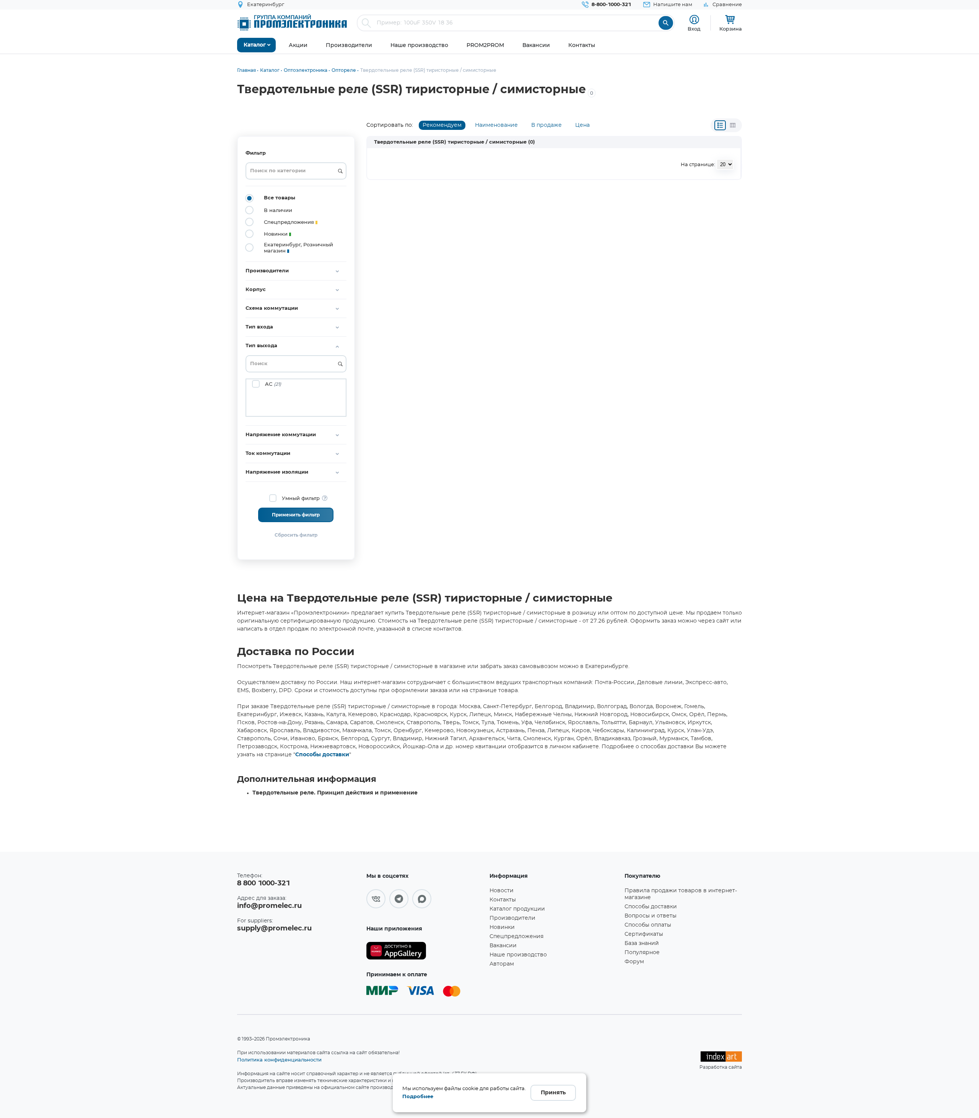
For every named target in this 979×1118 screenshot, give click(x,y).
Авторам (502, 964)
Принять (553, 1092)
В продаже (546, 125)
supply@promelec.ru (274, 928)
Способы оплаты (647, 925)
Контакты (503, 900)
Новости (502, 890)
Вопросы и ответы (650, 916)
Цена (582, 125)
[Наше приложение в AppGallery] (425, 951)
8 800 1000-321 (263, 883)
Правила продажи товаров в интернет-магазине (680, 894)
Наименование (496, 125)
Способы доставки (322, 754)
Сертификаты (643, 934)
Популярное (642, 952)
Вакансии (503, 945)
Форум (634, 961)
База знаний (641, 943)
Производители (512, 918)
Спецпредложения (516, 936)
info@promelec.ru (269, 906)
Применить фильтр (296, 515)
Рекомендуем (442, 125)
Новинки (502, 927)
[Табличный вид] (732, 125)
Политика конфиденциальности (279, 1060)
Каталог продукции (517, 909)
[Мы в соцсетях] (375, 898)
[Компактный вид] (720, 125)
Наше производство (518, 955)
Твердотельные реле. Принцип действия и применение (335, 793)
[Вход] (694, 19)
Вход (694, 29)
